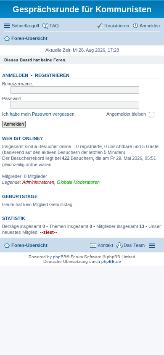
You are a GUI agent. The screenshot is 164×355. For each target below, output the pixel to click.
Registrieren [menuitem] (116, 25)
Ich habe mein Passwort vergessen (38, 114)
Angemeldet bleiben (126, 114)
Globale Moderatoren (78, 182)
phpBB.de (111, 261)
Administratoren (38, 182)
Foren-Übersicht (29, 38)
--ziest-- (48, 232)
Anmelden (15, 75)
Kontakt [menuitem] (105, 245)
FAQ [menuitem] (54, 25)
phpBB (59, 256)
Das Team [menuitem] (134, 245)
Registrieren (52, 75)
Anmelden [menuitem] (150, 25)
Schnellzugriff (25, 25)
